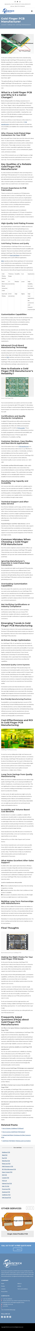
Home (2, 1283)
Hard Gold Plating (14, 255)
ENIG (2, 261)
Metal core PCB (6, 1163)
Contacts (3, 1289)
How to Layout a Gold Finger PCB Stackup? (13, 1132)
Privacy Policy (4, 1291)
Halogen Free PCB (7, 1183)
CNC (8, 357)
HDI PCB (4, 1175)
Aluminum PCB (6, 1192)
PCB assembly (21, 428)
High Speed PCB (6, 1197)
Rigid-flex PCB (6, 1160)
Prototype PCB (6, 1189)
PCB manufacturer (24, 446)
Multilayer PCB (6, 1152)
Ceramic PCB (5, 1177)
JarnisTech (5, 1306)
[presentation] (28, 1208)
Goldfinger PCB (6, 1194)
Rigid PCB (4, 1155)
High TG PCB (5, 1186)
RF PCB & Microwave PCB (9, 1169)
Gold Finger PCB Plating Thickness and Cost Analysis (16, 1140)
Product (3, 1286)
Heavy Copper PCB (7, 1172)
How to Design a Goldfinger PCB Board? (13, 1128)
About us (19, 1283)
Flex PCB (4, 1158)
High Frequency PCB (7, 1166)
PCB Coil (4, 1180)
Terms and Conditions (23, 1289)
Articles (19, 1286)
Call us (18, 1249)
